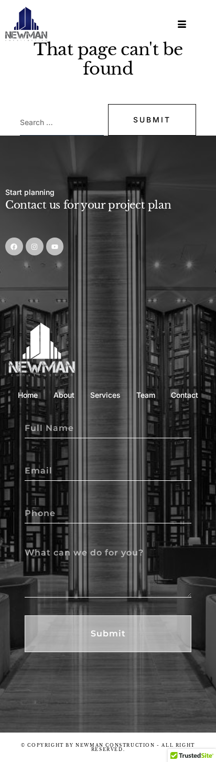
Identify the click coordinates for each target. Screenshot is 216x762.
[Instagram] (35, 246)
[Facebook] (14, 246)
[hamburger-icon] (183, 24)
